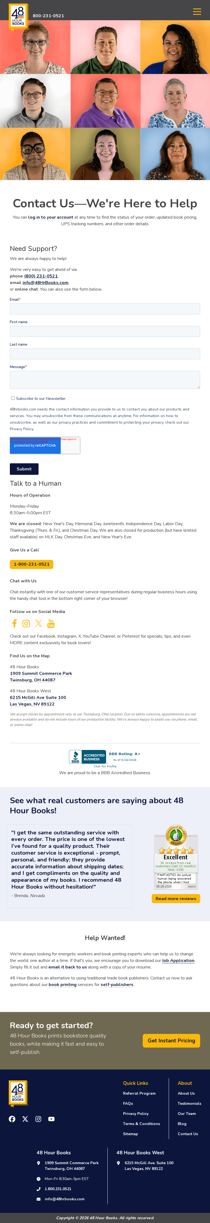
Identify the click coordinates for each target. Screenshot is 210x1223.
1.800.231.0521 (58, 1189)
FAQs (128, 1103)
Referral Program (139, 1093)
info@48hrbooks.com (64, 1199)
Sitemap (130, 1134)
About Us (186, 1093)
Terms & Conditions (141, 1123)
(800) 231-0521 (41, 276)
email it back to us (67, 967)
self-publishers (117, 985)
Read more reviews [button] (176, 899)
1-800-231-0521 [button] (31, 564)
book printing (63, 985)
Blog (182, 1123)
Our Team (187, 1113)
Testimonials (189, 1103)
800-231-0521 (48, 16)
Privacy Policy (135, 1113)
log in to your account (50, 217)
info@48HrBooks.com (45, 283)
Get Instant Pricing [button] (171, 1040)
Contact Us (188, 1134)
